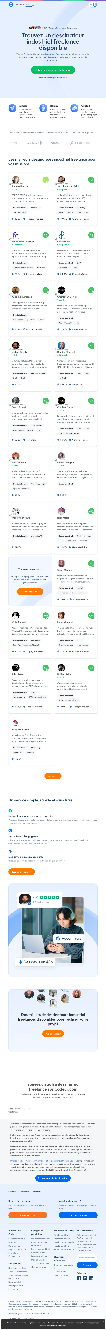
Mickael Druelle (20, 352)
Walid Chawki (19, 622)
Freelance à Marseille (64, 1242)
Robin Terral (18, 674)
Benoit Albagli (19, 407)
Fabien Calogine (65, 462)
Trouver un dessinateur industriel (53, 1178)
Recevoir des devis (30, 591)
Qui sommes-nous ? (17, 1238)
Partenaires (13, 1289)
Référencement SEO (40, 1249)
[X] (85, 1278)
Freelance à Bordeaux (64, 1249)
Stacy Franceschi (20, 729)
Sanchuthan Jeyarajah (23, 241)
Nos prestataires (16, 1282)
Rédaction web (38, 1252)
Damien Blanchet (66, 352)
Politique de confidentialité (35, 1314)
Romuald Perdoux (21, 186)
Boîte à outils (14, 1246)
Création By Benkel (67, 296)
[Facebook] (79, 1278)
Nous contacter (61, 1275)
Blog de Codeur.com (17, 1249)
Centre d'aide (60, 1271)
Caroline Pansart (66, 407)
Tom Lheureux (19, 462)
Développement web (41, 1238)
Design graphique (39, 1256)
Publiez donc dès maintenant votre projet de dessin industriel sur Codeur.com (45, 1160)
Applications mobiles (40, 1263)
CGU (50, 1314)
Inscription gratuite (78, 1215)
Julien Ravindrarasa (22, 296)
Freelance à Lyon (62, 1238)
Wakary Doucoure (21, 517)
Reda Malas (63, 517)
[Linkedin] (91, 1278)
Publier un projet (53, 1033)
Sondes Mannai (65, 622)
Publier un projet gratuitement (53, 70)
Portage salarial (15, 1285)
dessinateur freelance (54, 54)
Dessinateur (24, 1192)
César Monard (64, 570)
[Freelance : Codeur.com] (21, 5)
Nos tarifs (12, 1242)
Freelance (12, 1192)
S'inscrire (87, 1265)
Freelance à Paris (62, 1235)
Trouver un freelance (17, 1271)
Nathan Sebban (65, 674)
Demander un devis (17, 1268)
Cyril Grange (63, 241)
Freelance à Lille (61, 1246)
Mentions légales (15, 1314)
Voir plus (51, 776)
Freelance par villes (64, 1230)
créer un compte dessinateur (54, 77)
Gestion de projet (39, 1267)
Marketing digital (39, 1259)
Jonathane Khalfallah (68, 186)
